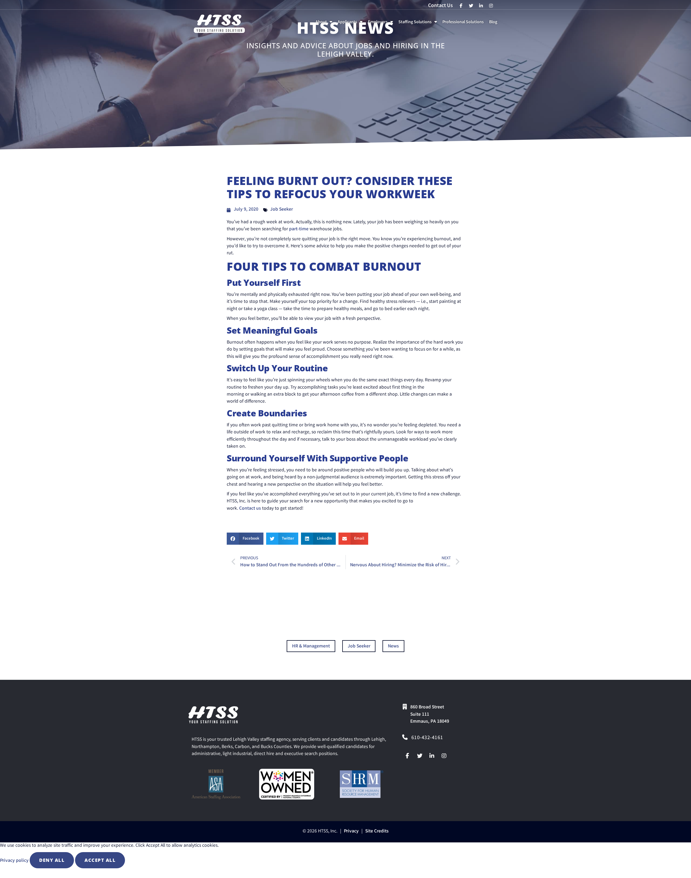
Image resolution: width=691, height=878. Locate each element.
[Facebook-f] (407, 755)
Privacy (351, 831)
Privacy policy (15, 861)
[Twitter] (419, 755)
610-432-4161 (427, 738)
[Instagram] (444, 755)
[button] (245, 539)
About (325, 23)
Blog (494, 23)
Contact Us (440, 6)
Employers (381, 23)
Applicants (351, 23)
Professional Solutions (464, 23)
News (393, 646)
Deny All (52, 860)
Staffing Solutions (418, 23)
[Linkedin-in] (431, 755)
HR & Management (311, 646)
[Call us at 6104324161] (405, 737)
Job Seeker (281, 209)
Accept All (100, 860)
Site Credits (377, 831)
